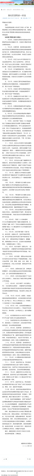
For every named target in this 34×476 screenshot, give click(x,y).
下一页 (29, 459)
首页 (4, 9)
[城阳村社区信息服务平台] (8, 2)
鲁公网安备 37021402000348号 (9, 475)
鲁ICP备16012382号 (27, 471)
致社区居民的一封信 (18, 9)
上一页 (5, 459)
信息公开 (9, 9)
